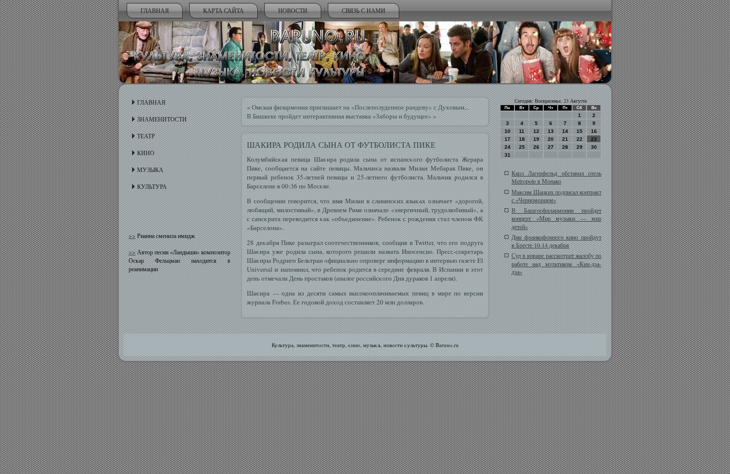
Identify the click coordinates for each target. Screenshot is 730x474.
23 (594, 139)
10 (508, 131)
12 (536, 131)
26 (536, 147)
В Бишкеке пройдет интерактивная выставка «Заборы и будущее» (339, 116)
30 (594, 147)
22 (580, 139)
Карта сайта (223, 10)
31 (508, 155)
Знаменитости (162, 119)
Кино (145, 153)
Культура (152, 186)
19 (536, 139)
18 (522, 139)
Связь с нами (363, 10)
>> (132, 235)
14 (565, 131)
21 (565, 139)
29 (580, 147)
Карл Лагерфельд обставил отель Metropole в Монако (556, 177)
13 (551, 131)
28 (565, 147)
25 (522, 147)
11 (521, 131)
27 (551, 147)
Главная (155, 10)
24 (508, 147)
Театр (146, 136)
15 (580, 131)
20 (551, 139)
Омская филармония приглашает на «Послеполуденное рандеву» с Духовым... (360, 107)
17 (508, 139)
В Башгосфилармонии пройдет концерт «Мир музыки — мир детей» (556, 218)
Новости (292, 10)
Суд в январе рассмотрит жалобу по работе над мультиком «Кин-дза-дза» (556, 263)
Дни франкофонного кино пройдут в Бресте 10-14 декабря (556, 241)
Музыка (150, 170)
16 (594, 131)
